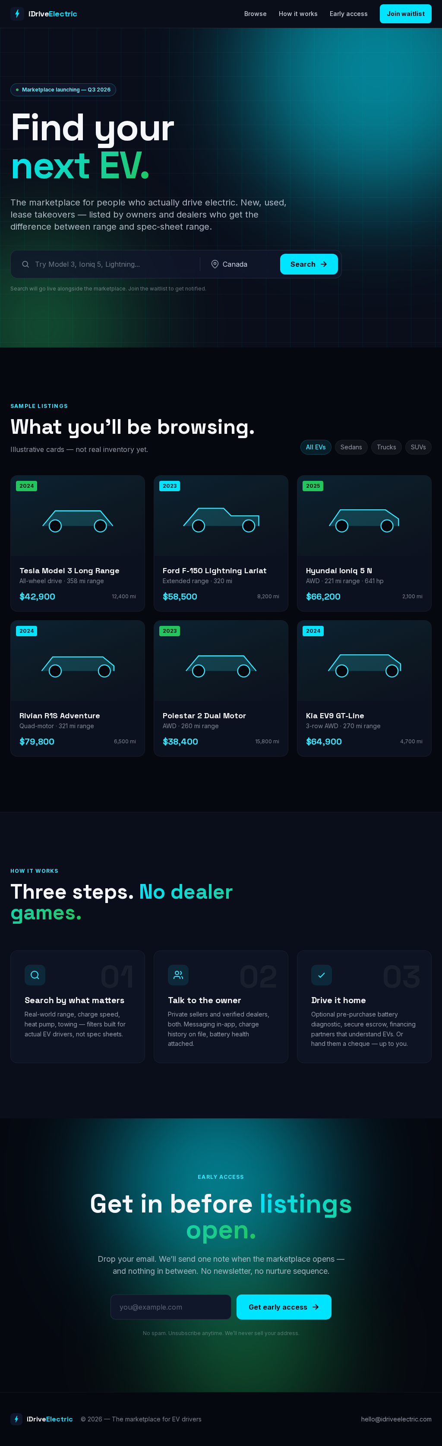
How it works (298, 13)
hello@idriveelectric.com (396, 1419)
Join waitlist (406, 13)
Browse (255, 13)
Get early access (278, 1307)
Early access (349, 13)
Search (303, 264)
